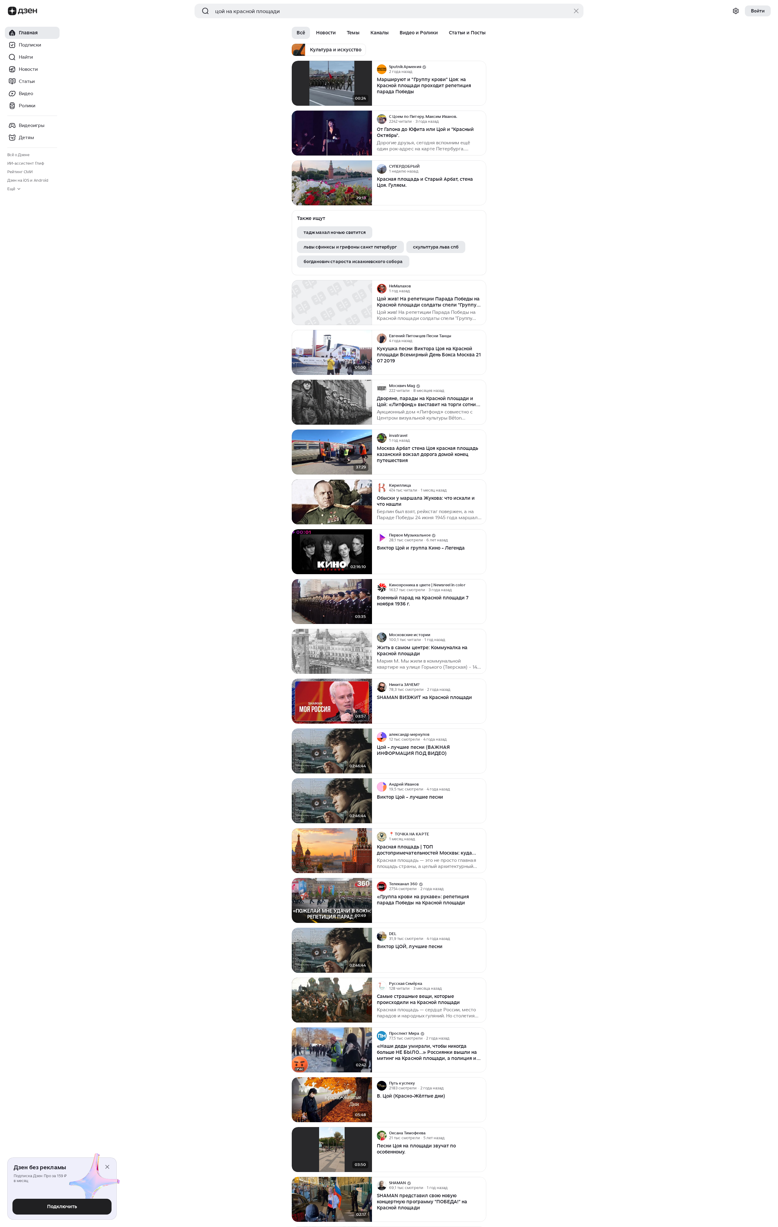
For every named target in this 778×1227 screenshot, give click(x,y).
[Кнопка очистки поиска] (576, 10)
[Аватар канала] (382, 69)
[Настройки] (735, 11)
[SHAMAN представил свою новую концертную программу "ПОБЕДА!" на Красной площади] (332, 1199)
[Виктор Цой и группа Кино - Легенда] (332, 551)
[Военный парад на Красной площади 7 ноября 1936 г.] (332, 601)
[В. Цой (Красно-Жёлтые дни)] (332, 1099)
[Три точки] (480, 69)
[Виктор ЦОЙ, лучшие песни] (332, 950)
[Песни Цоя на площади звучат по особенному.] (332, 1149)
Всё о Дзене (18, 155)
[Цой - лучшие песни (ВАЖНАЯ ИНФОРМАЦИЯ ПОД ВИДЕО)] (332, 751)
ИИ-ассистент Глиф (25, 163)
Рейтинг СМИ (20, 172)
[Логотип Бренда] (12, 11)
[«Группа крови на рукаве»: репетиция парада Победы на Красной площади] (332, 900)
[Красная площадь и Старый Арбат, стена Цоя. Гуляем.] (332, 183)
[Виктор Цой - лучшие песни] (332, 801)
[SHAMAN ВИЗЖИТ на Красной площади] (332, 701)
